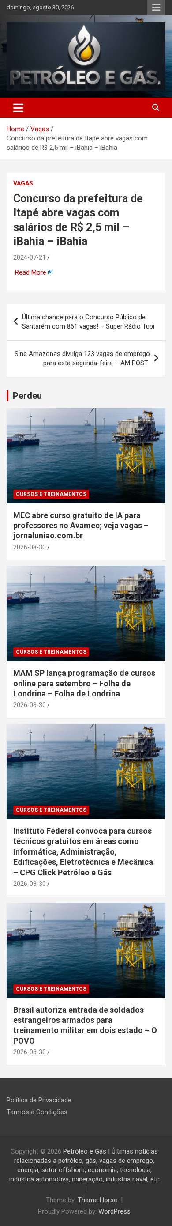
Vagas (23, 183)
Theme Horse (97, 1200)
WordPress (114, 1211)
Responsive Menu (156, 7)
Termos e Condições (37, 1112)
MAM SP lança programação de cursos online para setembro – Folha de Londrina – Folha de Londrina (84, 683)
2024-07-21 (29, 257)
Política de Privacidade (39, 1100)
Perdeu (27, 395)
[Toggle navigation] (18, 108)
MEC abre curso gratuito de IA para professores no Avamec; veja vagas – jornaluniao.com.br (81, 526)
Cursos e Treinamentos (51, 494)
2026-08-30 (29, 547)
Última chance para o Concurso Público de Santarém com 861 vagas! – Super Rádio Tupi (89, 321)
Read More (30, 272)
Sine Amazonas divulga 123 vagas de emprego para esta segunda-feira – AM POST (82, 358)
